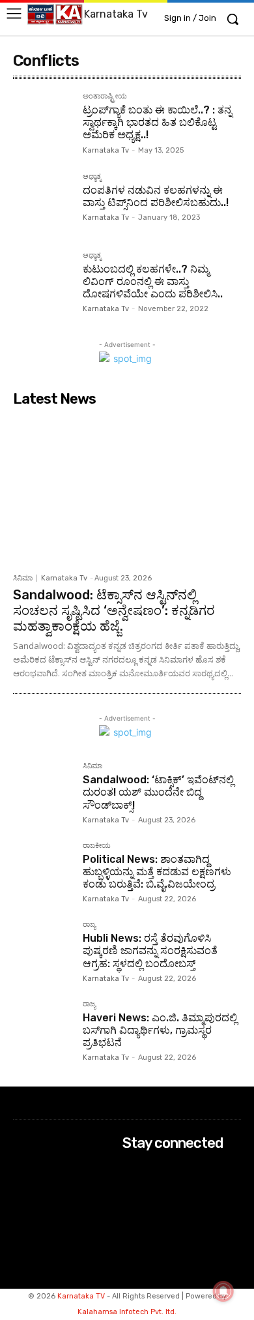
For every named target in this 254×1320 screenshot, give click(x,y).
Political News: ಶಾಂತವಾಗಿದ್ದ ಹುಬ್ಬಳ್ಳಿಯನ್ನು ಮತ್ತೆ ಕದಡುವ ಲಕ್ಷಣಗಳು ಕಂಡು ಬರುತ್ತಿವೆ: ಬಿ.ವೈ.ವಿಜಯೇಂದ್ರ (157, 871)
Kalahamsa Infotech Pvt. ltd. (127, 1312)
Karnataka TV (81, 1296)
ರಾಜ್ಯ (89, 925)
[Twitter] (131, 1203)
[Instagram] (131, 1185)
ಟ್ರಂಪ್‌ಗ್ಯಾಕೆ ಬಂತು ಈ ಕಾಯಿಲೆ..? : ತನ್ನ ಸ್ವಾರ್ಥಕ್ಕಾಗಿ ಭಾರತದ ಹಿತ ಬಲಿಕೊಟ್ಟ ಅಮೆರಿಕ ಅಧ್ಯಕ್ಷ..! (157, 122)
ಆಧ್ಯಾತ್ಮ (92, 177)
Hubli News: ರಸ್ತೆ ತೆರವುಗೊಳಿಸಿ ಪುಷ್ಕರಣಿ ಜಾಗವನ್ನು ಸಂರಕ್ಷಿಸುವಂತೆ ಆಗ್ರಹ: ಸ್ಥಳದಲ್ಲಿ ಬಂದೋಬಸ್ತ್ (150, 950)
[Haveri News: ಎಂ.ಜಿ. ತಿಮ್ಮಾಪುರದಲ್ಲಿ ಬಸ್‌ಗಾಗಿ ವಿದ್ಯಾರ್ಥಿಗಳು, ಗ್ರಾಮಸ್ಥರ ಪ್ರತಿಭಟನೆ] (42, 1030)
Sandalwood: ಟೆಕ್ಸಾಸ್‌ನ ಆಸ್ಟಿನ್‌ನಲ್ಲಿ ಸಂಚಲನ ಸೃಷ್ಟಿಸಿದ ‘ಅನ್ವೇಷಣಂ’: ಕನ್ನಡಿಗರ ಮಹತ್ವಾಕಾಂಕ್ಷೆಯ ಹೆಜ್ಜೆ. (114, 610)
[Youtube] (131, 1220)
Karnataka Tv (106, 150)
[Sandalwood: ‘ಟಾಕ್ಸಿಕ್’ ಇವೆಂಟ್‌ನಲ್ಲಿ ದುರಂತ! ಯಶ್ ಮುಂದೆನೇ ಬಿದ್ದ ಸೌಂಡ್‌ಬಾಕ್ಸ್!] (42, 792)
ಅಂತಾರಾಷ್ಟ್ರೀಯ (105, 96)
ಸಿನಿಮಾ (23, 578)
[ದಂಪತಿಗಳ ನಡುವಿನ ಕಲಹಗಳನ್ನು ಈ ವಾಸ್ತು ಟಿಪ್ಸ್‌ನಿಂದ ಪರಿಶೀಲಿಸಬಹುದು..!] (42, 202)
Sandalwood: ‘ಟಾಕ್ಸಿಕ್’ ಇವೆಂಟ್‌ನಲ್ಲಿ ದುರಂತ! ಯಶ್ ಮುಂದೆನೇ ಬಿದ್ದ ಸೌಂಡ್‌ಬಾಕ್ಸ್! (158, 792)
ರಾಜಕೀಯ (97, 846)
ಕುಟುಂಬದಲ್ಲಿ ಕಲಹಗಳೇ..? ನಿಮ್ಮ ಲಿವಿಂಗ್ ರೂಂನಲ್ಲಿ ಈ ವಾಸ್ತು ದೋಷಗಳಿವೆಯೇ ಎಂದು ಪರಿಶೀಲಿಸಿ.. (153, 281)
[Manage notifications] (223, 1291)
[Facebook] (131, 1168)
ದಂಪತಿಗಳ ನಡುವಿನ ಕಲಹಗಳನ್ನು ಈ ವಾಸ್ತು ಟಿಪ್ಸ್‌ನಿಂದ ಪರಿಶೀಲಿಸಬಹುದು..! (156, 196)
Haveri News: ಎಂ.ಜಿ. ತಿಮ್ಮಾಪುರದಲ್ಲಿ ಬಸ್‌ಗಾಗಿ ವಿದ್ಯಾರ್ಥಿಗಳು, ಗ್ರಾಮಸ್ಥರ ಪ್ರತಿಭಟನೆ (160, 1030)
